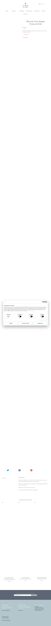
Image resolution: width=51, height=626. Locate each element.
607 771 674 (37, 606)
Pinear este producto (31, 472)
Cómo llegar (20, 610)
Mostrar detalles (42, 320)
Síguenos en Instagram (6, 610)
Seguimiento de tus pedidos (39, 608)
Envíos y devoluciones (38, 610)
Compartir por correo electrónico (43, 472)
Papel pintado (29, 10)
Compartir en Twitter (8, 472)
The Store (25, 14)
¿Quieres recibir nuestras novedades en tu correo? (26, 593)
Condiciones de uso (5, 616)
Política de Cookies (31, 310)
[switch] (19, 316)
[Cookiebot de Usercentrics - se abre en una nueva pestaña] (42, 302)
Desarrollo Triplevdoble (6, 620)
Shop (7, 10)
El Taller (43, 10)
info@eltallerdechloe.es (39, 607)
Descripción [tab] (4, 478)
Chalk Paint (21, 10)
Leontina (13, 10)
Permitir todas (40, 323)
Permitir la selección (25, 323)
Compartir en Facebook (20, 472)
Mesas (27, 37)
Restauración (36, 10)
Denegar (10, 323)
